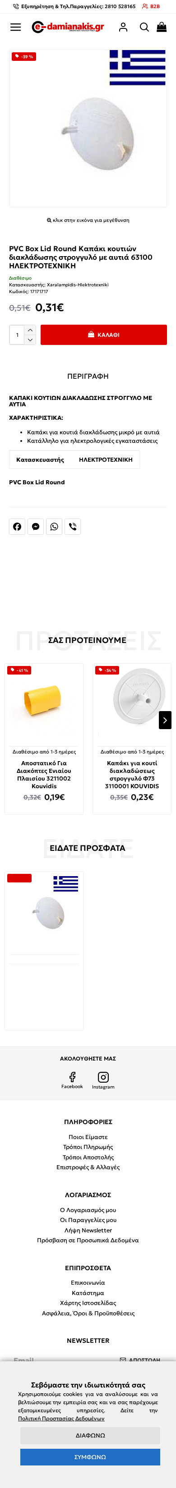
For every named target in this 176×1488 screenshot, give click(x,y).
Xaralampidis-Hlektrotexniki (78, 285)
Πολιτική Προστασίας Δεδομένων (61, 1418)
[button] (11, 720)
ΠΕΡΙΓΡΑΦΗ (88, 376)
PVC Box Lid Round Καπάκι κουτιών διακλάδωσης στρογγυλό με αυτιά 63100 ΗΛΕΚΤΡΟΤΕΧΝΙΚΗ (44, 990)
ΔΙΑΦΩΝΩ (90, 1435)
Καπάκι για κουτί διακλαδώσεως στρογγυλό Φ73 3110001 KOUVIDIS (132, 775)
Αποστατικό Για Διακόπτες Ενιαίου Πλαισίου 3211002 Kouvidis (44, 775)
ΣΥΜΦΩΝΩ (90, 1457)
